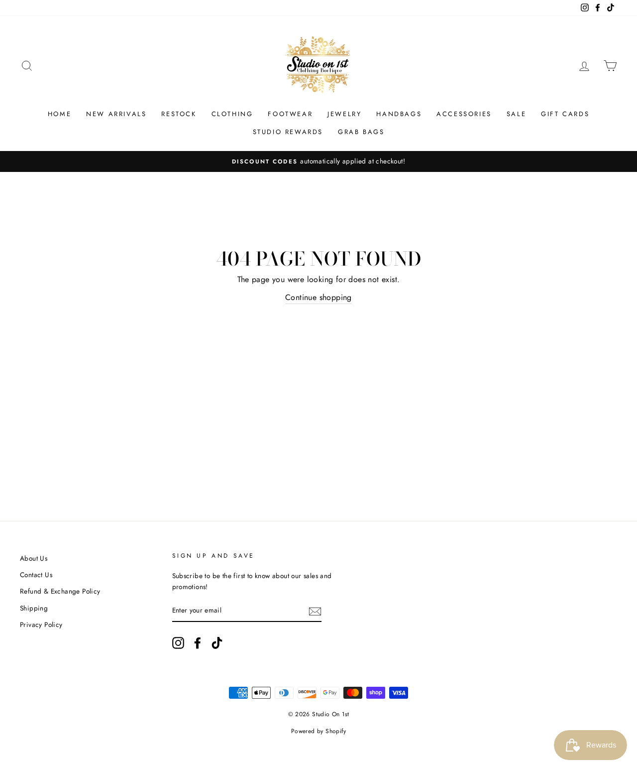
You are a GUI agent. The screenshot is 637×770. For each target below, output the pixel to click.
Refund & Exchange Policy (60, 591)
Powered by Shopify (318, 731)
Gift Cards (565, 114)
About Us (33, 558)
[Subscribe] (315, 611)
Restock (178, 114)
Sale (516, 114)
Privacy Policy (41, 624)
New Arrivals (116, 114)
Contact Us (36, 575)
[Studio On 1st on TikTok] (217, 643)
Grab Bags (361, 132)
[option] (318, 161)
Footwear (290, 114)
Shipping (34, 608)
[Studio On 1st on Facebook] (198, 643)
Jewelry (344, 114)
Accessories (464, 114)
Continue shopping (318, 297)
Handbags (399, 114)
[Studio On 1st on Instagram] (178, 643)
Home (59, 114)
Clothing (232, 114)
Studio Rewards (288, 132)
